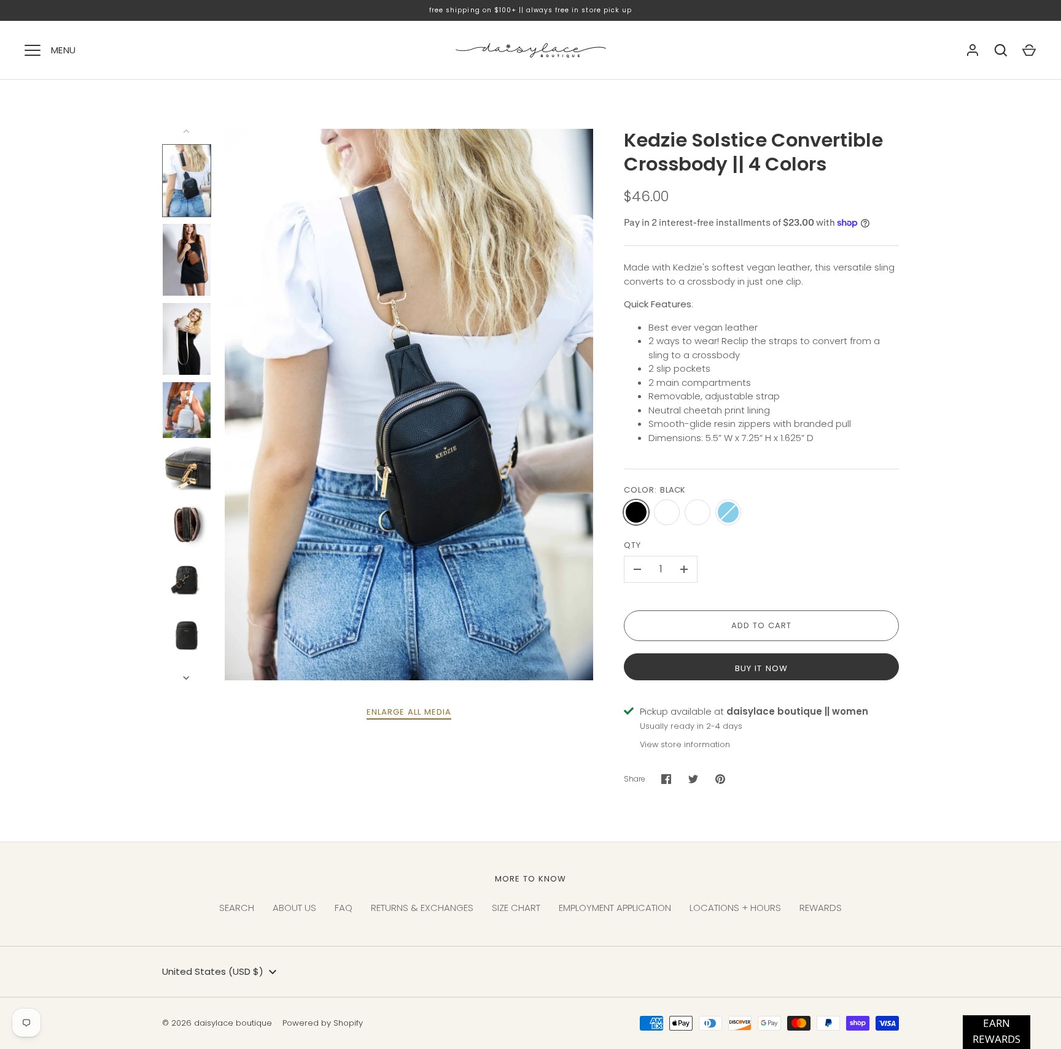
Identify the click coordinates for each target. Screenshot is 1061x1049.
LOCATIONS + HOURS (735, 907)
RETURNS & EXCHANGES (422, 907)
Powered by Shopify (322, 1023)
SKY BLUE (728, 512)
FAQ (343, 907)
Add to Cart (761, 625)
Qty (632, 545)
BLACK (636, 512)
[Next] (187, 677)
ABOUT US (294, 907)
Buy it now (761, 668)
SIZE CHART (516, 907)
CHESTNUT (697, 512)
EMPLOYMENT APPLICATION (615, 907)
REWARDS (820, 907)
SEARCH (236, 907)
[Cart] (1029, 50)
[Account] (972, 50)
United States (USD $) (212, 971)
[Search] (1000, 50)
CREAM (667, 512)
